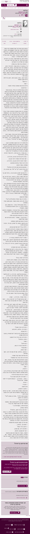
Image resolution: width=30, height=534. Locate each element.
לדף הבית (28, 515)
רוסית (16, 34)
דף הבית (26, 8)
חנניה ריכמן (17, 8)
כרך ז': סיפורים (6, 8)
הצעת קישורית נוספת (22, 497)
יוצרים (22, 8)
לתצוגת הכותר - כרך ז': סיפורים (15, 42)
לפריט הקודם (26, 42)
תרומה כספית (12, 5)
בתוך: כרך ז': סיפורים (17, 27)
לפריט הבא (4, 42)
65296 (6, 1)
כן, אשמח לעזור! (14, 512)
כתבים (11, 8)
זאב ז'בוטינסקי (21, 12)
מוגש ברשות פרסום (15, 29)
